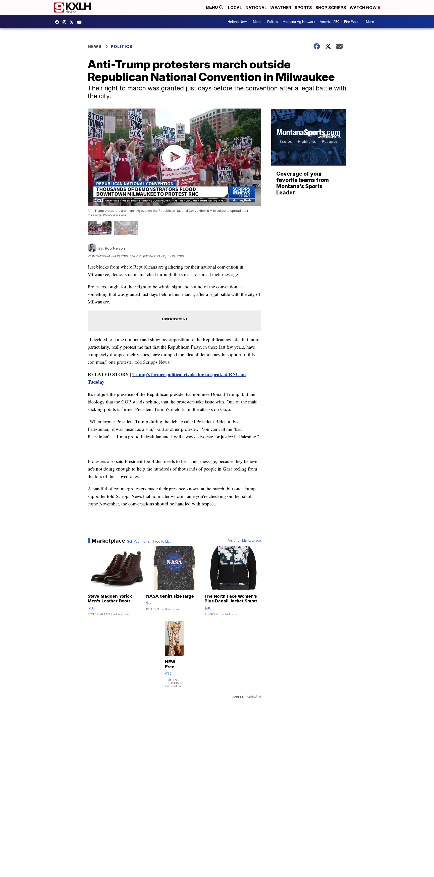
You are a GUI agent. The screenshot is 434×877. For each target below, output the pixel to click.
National (256, 7)
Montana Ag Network (299, 21)
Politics (121, 46)
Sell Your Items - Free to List (149, 541)
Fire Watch (352, 21)
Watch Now (364, 7)
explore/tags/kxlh (66, 22)
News (94, 46)
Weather (280, 7)
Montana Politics (265, 21)
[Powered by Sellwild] (253, 697)
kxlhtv (58, 22)
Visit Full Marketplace (244, 540)
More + (371, 21)
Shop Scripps (330, 7)
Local (235, 7)
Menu (212, 7)
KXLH (73, 22)
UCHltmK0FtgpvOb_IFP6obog (80, 22)
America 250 (330, 21)
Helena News (238, 21)
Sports (303, 7)
